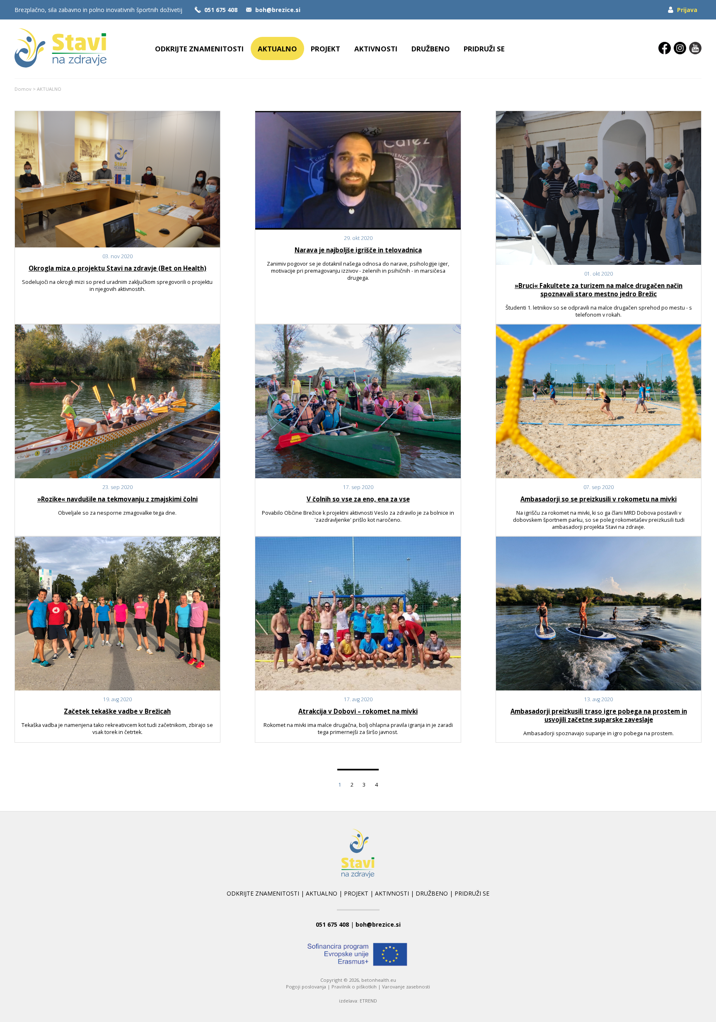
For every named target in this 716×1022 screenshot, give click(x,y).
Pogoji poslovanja (306, 986)
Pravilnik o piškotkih (354, 986)
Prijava (687, 10)
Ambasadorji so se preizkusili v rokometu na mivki (598, 499)
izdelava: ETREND (358, 1001)
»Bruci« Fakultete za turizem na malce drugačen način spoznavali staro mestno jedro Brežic (598, 289)
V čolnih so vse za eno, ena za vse (358, 499)
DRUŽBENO (430, 48)
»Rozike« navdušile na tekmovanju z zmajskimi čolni (117, 499)
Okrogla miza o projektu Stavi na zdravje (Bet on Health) (117, 268)
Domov (23, 89)
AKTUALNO (277, 48)
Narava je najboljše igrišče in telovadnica (358, 250)
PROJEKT (325, 48)
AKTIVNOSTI (375, 48)
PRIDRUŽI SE (484, 48)
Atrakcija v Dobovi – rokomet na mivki (358, 711)
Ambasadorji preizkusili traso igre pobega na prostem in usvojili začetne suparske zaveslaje (598, 715)
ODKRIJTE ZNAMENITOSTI (199, 48)
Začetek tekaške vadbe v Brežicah (117, 711)
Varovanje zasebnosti (406, 986)
